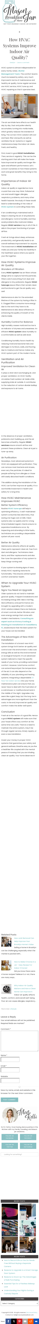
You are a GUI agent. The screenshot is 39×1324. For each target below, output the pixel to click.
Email (4, 1066)
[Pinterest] (19, 1321)
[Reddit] (30, 1321)
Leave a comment (23, 62)
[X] (14, 1321)
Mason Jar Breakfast (19, 12)
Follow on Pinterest (28, 1137)
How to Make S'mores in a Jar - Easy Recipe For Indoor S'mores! (25, 965)
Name (4, 1055)
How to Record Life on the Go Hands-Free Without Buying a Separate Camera (19, 1263)
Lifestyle (12, 62)
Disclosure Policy (31, 1312)
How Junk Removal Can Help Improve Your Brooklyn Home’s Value (24, 941)
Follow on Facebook (10, 1137)
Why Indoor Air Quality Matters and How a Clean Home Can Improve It (25, 988)
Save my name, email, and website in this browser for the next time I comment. (18, 1092)
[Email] (25, 1321)
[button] (19, 31)
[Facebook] (8, 1321)
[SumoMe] (36, 1321)
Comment (6, 1029)
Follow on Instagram (28, 1146)
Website (4, 1076)
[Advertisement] (19, 413)
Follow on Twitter (10, 1146)
